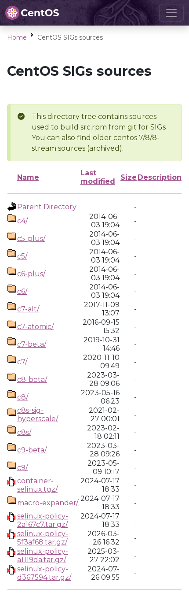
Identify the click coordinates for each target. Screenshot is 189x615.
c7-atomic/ (35, 326)
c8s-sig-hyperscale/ (37, 414)
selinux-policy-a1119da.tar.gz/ (42, 555)
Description (160, 177)
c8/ (22, 397)
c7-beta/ (31, 344)
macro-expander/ (47, 503)
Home (17, 37)
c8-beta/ (32, 379)
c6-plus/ (31, 274)
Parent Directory (46, 207)
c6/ (22, 291)
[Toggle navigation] (171, 13)
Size (128, 177)
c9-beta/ (32, 450)
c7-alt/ (28, 309)
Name (28, 177)
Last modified (97, 177)
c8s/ (24, 432)
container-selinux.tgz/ (37, 485)
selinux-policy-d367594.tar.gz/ (44, 573)
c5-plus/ (31, 238)
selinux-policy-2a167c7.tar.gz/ (42, 520)
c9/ (22, 467)
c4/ (22, 221)
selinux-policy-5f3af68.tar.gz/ (42, 538)
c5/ (22, 256)
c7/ (22, 362)
